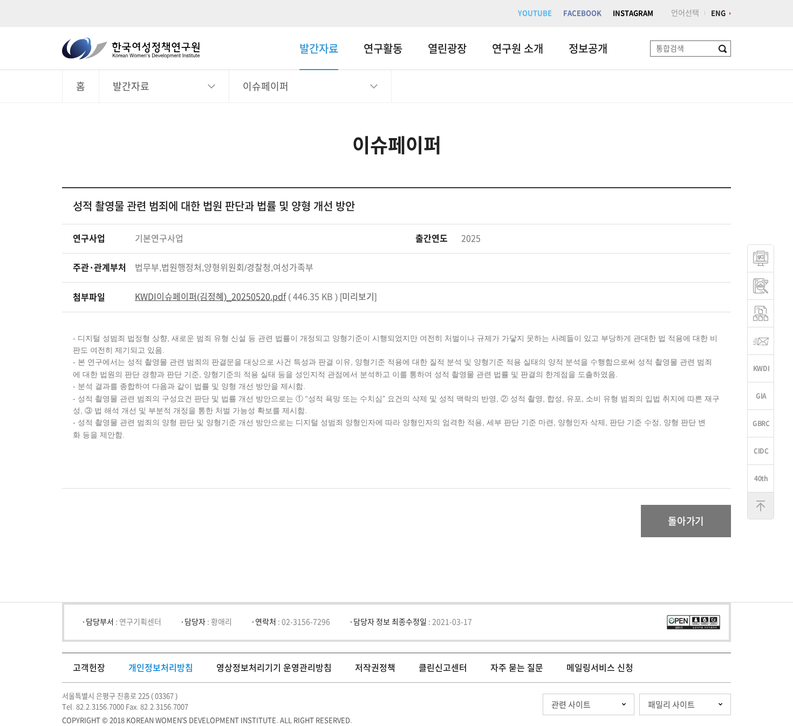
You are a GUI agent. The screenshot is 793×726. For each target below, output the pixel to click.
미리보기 (358, 296)
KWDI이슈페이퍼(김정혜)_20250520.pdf (210, 296)
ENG (718, 13)
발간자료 (318, 48)
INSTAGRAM (633, 13)
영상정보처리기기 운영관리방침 (274, 667)
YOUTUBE (535, 13)
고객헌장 (89, 667)
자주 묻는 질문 (516, 667)
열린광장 (447, 48)
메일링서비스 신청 (599, 667)
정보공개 (588, 48)
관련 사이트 (571, 705)
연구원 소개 (517, 48)
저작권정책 (375, 667)
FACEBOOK (582, 13)
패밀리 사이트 (671, 705)
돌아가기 (686, 521)
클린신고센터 (443, 667)
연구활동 (383, 48)
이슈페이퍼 (266, 86)
